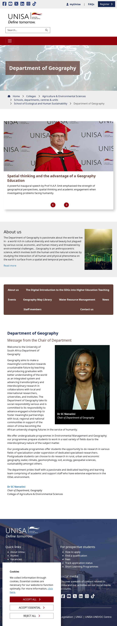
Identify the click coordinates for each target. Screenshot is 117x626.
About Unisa (17, 552)
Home (16, 96)
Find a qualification (76, 555)
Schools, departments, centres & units (36, 100)
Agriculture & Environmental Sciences (64, 96)
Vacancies (16, 559)
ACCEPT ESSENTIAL (30, 607)
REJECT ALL (29, 615)
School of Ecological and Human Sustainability (40, 103)
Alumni (14, 555)
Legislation (66, 617)
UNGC (79, 617)
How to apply (72, 552)
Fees (67, 559)
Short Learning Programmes (81, 566)
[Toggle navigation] (9, 41)
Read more (10, 265)
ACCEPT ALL (29, 599)
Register (105, 4)
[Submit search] (46, 30)
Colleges (31, 96)
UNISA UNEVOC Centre (98, 617)
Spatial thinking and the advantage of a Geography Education (51, 178)
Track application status (79, 563)
